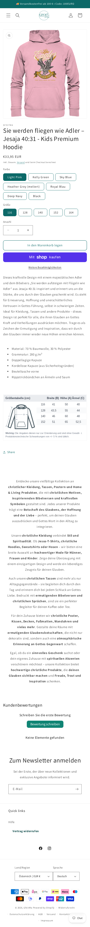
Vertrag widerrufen (26, 831)
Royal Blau (58, 186)
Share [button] (11, 452)
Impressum (47, 920)
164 (71, 212)
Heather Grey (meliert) (24, 186)
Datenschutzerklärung (22, 914)
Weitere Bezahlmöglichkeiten (45, 267)
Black (37, 196)
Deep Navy (15, 196)
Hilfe (11, 822)
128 (25, 212)
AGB (40, 914)
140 (40, 212)
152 (56, 212)
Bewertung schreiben (45, 724)
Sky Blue (66, 177)
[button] (8, 15)
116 (10, 212)
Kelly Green (41, 177)
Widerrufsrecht (66, 907)
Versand (21, 162)
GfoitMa (28, 907)
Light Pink (15, 177)
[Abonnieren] (76, 789)
